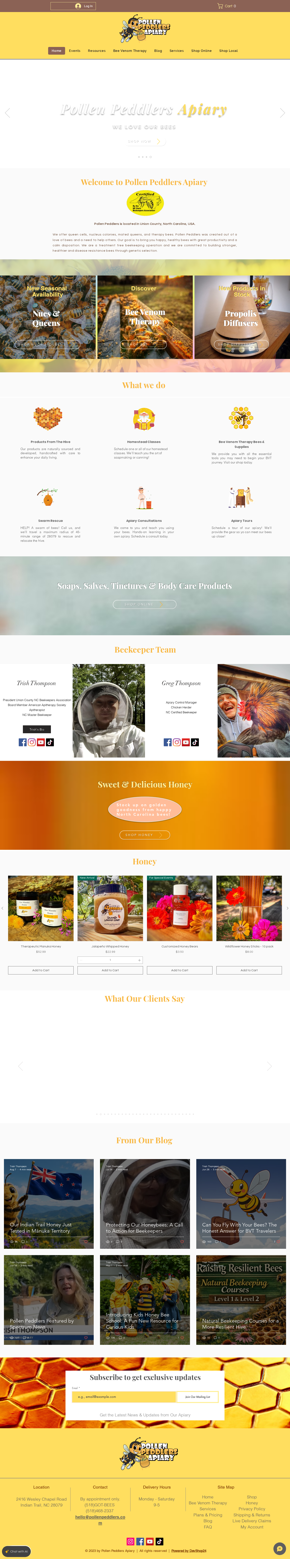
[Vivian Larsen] (125, 1114)
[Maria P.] (100, 1114)
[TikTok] (159, 1541)
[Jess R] (115, 1114)
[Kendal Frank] (182, 1114)
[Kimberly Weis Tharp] (154, 1114)
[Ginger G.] (104, 1114)
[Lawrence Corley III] (172, 1114)
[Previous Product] (2, 908)
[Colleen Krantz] (193, 1114)
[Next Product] (287, 908)
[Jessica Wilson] (122, 1114)
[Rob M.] (189, 1114)
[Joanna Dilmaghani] (165, 1114)
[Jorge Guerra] (186, 1114)
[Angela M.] (108, 1114)
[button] (228, 6)
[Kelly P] (179, 1114)
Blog (208, 1520)
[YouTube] (150, 1541)
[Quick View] (41, 908)
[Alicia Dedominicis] (129, 1114)
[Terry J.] (96, 1114)
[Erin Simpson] (133, 1114)
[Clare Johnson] (168, 1114)
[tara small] (175, 1114)
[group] (145, 925)
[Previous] (7, 113)
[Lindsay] (118, 1114)
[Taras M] (150, 1114)
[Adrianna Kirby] (140, 1114)
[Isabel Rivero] (111, 1114)
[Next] (282, 113)
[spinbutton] (110, 960)
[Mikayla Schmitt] (143, 1114)
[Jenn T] (147, 1114)
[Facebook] (140, 1541)
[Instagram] (130, 1541)
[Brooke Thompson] (136, 1114)
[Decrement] (80, 960)
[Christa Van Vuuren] (157, 1114)
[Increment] (139, 960)
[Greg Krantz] (161, 1114)
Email (75, 1388)
